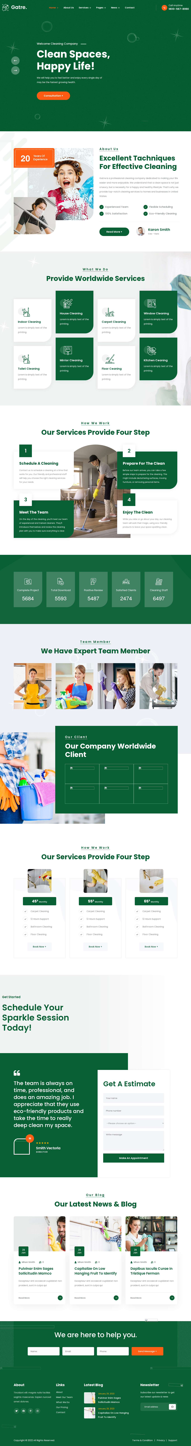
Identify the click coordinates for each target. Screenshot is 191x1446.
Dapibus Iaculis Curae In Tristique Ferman (151, 1271)
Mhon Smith (28, 1262)
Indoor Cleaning (29, 322)
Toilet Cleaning (29, 369)
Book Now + (39, 946)
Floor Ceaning (112, 369)
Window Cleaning (156, 313)
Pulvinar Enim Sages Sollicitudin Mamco (36, 1271)
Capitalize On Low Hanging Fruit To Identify (96, 1271)
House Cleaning (71, 313)
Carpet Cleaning (114, 322)
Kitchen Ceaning (156, 360)
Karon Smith (159, 229)
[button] (15, 60)
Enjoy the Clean (138, 512)
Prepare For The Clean (144, 463)
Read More (24, 1298)
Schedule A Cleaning (38, 463)
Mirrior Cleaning (71, 360)
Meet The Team (33, 512)
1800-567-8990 (179, 9)
